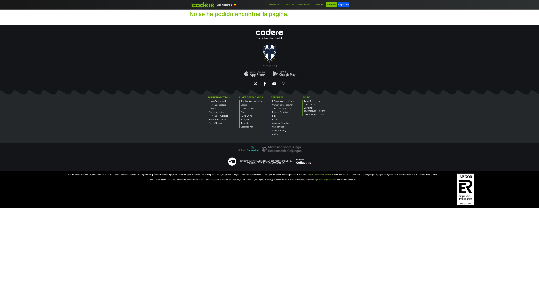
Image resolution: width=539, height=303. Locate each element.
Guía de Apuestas (304, 5)
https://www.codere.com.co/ (320, 175)
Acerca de (319, 5)
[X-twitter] (255, 84)
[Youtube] (274, 84)
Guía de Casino (288, 5)
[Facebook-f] (265, 84)
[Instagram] (284, 84)
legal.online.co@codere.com (325, 180)
